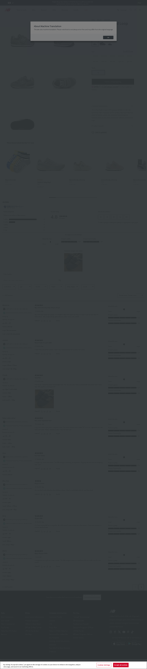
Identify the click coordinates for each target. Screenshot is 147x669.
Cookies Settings (104, 665)
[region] (73, 665)
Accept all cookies (120, 665)
